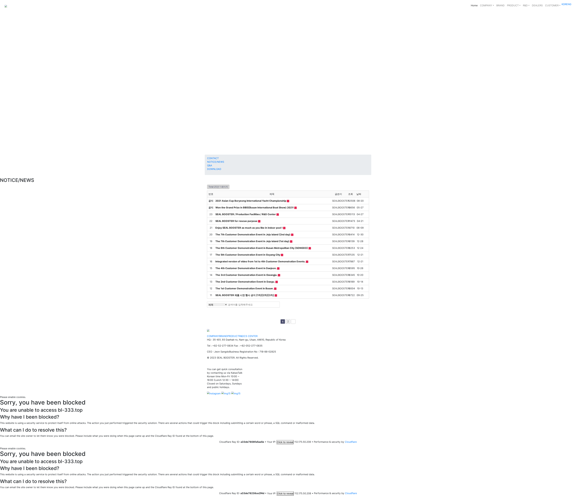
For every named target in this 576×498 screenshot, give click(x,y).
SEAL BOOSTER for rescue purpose (236, 220)
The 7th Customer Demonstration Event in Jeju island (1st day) (252, 241)
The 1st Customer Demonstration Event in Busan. (244, 288)
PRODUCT (233, 336)
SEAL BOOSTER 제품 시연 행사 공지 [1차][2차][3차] (245, 295)
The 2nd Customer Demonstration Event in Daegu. (245, 281)
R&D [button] (525, 5)
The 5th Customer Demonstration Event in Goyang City (248, 254)
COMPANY (213, 336)
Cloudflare (351, 441)
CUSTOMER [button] (552, 5)
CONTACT (213, 158)
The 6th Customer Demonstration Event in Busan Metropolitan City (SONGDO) (262, 247)
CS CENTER (251, 336)
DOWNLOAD (214, 168)
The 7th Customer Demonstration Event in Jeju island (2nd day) (253, 234)
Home (475, 5)
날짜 (359, 194)
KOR (564, 4)
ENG (568, 4)
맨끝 (293, 321)
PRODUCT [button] (513, 5)
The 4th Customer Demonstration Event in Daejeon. (246, 268)
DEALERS (537, 5)
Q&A (209, 165)
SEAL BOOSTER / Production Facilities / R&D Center (245, 214)
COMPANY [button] (486, 5)
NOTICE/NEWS (215, 161)
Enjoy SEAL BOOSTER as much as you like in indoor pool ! (249, 227)
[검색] (277, 304)
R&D (241, 336)
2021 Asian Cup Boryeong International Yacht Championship (251, 200)
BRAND (500, 5)
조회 (351, 194)
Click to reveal (285, 442)
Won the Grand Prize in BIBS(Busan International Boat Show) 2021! (254, 207)
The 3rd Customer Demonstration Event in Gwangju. (246, 274)
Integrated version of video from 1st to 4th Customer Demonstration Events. (260, 261)
